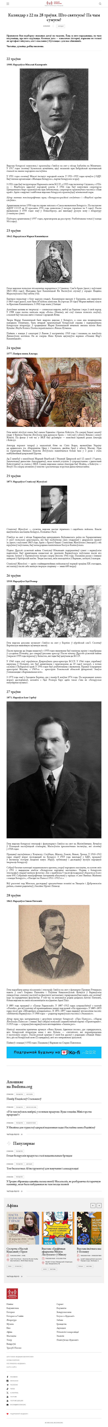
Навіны (10, 1304)
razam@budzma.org (18, 1405)
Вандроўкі (11, 1343)
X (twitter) (14, 1393)
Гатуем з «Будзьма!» (66, 1316)
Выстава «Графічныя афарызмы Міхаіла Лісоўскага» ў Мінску (54, 1251)
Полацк (80, 1266)
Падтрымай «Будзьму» (19, 1414)
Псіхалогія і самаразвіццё (68, 1332)
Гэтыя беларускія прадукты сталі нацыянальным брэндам (39, 1155)
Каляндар (60, 26)
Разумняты (61, 1308)
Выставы (53, 1269)
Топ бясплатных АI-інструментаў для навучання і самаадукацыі (42, 1168)
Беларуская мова (31, 1107)
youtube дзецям (16, 1401)
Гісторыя (11, 1312)
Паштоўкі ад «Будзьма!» (68, 1339)
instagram (14, 1381)
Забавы (60, 1320)
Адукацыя (29, 1164)
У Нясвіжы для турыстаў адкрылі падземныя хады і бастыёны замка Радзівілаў (51, 1127)
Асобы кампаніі (13, 1360)
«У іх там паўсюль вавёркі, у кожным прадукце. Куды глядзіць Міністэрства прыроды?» (49, 1113)
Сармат (60, 1304)
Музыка (10, 1324)
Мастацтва (29, 1094)
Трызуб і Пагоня (14, 1347)
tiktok (12, 1389)
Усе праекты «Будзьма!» (16, 1363)
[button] (99, 1205)
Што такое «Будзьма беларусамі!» (20, 1357)
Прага (9, 1266)
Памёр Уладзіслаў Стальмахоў (24, 1098)
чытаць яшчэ (13, 1134)
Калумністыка (13, 1308)
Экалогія (60, 1335)
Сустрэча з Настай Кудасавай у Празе (17, 1250)
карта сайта (12, 1367)
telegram (14, 1385)
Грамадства (19, 1094)
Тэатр (9, 1339)
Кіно (9, 1328)
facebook (14, 1377)
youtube (13, 1397)
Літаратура (18, 1266)
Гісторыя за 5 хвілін (15, 1316)
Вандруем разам (31, 1123)
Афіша (9, 1332)
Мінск (45, 1269)
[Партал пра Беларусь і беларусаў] (54, 3)
